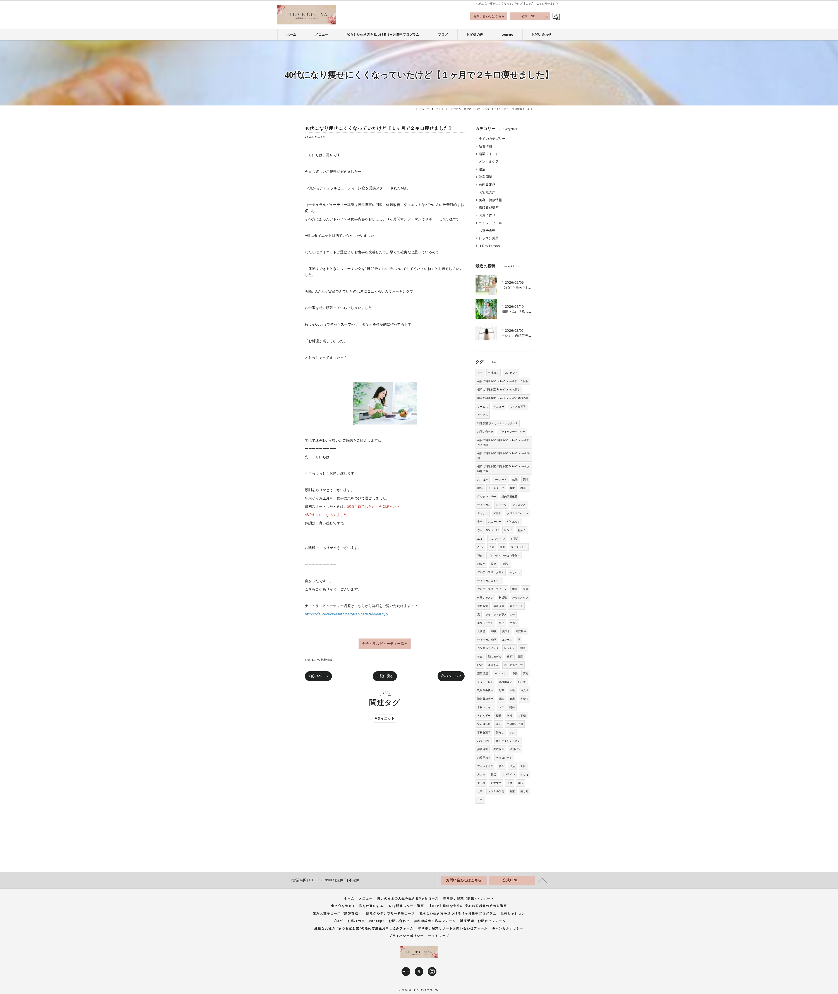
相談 (512, 690)
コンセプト (511, 372)
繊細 (514, 589)
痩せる (524, 791)
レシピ (508, 530)
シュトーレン (485, 682)
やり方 (524, 774)
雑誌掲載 (521, 631)
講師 (521, 656)
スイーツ (501, 505)
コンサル (506, 640)
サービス (482, 406)
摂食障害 (482, 749)
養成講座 (498, 749)
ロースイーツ (496, 488)
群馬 (480, 488)
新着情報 (326, 660)
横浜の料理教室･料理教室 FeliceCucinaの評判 (503, 455)
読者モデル (494, 656)
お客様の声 (312, 660)
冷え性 (524, 690)
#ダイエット (385, 718)
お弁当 (481, 564)
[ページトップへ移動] (542, 880)
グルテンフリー (486, 496)
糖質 (498, 715)
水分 (512, 732)
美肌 (502, 547)
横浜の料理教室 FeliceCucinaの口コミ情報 (502, 381)
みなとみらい (520, 597)
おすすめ (496, 783)
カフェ (481, 774)
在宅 (480, 800)
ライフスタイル (490, 223)
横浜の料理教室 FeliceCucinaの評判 (498, 389)
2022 (480, 547)
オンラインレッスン (508, 741)
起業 (501, 690)
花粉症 (524, 699)
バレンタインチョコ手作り (504, 555)
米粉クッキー (485, 707)
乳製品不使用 (485, 690)
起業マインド (489, 154)
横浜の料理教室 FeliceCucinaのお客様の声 (502, 398)
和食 (480, 555)
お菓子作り (487, 215)
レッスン (509, 648)
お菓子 (522, 530)
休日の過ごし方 (513, 665)
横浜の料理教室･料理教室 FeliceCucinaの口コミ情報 (503, 442)
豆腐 (493, 564)
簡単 (525, 589)
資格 (525, 673)
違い (498, 724)
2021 (480, 538)
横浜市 (524, 488)
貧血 (480, 656)
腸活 (482, 169)
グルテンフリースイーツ (492, 589)
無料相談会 (505, 682)
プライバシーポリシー (512, 431)
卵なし (500, 732)
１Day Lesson (489, 246)
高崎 (525, 479)
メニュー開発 (507, 707)
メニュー (498, 406)
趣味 (520, 783)
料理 (501, 766)
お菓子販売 (487, 230)
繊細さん (493, 665)
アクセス (482, 415)
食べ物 (481, 783)
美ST (510, 656)
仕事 (480, 791)
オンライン (508, 774)
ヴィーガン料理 (486, 640)
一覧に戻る (385, 675)
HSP (480, 665)
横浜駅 (503, 597)
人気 (491, 547)
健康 (512, 699)
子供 (509, 783)
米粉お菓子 (484, 732)
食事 (480, 521)
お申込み (482, 479)
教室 (512, 488)
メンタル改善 (496, 791)
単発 (515, 673)
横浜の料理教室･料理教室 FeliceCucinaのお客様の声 (503, 468)
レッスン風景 (489, 238)
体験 (501, 699)
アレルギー (484, 715)
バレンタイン (497, 538)
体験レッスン (485, 597)
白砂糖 (522, 715)
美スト (506, 631)
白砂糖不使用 (515, 724)
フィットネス (485, 766)
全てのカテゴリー (492, 138)
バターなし (484, 741)
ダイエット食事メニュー (500, 614)
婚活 (512, 766)
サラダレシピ (519, 547)
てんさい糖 (484, 724)
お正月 (515, 538)
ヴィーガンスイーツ (489, 581)
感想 (501, 623)
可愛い (506, 564)
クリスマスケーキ (517, 513)
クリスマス (519, 505)
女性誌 (481, 631)
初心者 (522, 682)
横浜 (480, 372)
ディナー (482, 513)
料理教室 (493, 372)
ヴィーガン (484, 505)
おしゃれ (514, 572)
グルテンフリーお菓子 (490, 572)
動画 (522, 648)
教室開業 (485, 177)
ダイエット (513, 521)
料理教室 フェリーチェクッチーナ (497, 423)
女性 (523, 766)
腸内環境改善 (509, 496)
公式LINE (528, 16)
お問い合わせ (485, 431)
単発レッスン (485, 623)
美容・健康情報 (490, 200)
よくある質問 (517, 406)
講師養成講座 (489, 207)
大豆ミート (516, 606)
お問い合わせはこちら (488, 16)
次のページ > (451, 675)
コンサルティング (488, 648)
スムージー (494, 521)
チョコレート (504, 757)
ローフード (500, 479)
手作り (514, 623)
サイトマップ (438, 936)
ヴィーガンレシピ (488, 530)
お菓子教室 (484, 757)
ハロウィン (500, 673)
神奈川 (497, 513)
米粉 (509, 715)
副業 (512, 791)
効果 (515, 479)
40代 (494, 631)
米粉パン (515, 749)
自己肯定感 (487, 185)
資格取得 (482, 606)
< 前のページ (318, 675)
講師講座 (482, 673)
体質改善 (498, 606)
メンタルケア (489, 161)
